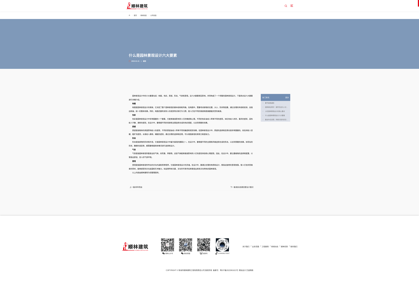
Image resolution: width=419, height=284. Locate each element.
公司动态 (153, 15)
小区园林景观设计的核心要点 (275, 111)
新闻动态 (144, 15)
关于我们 (245, 247)
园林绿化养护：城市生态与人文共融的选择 (279, 107)
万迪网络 (249, 270)
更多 (287, 98)
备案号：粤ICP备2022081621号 (225, 270)
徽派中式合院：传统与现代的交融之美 (278, 119)
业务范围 (255, 247)
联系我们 (293, 247)
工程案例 (265, 247)
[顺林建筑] (137, 5)
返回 (144, 61)
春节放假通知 (269, 103)
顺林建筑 (144, 173)
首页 (135, 15)
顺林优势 (284, 247)
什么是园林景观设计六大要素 (275, 115)
